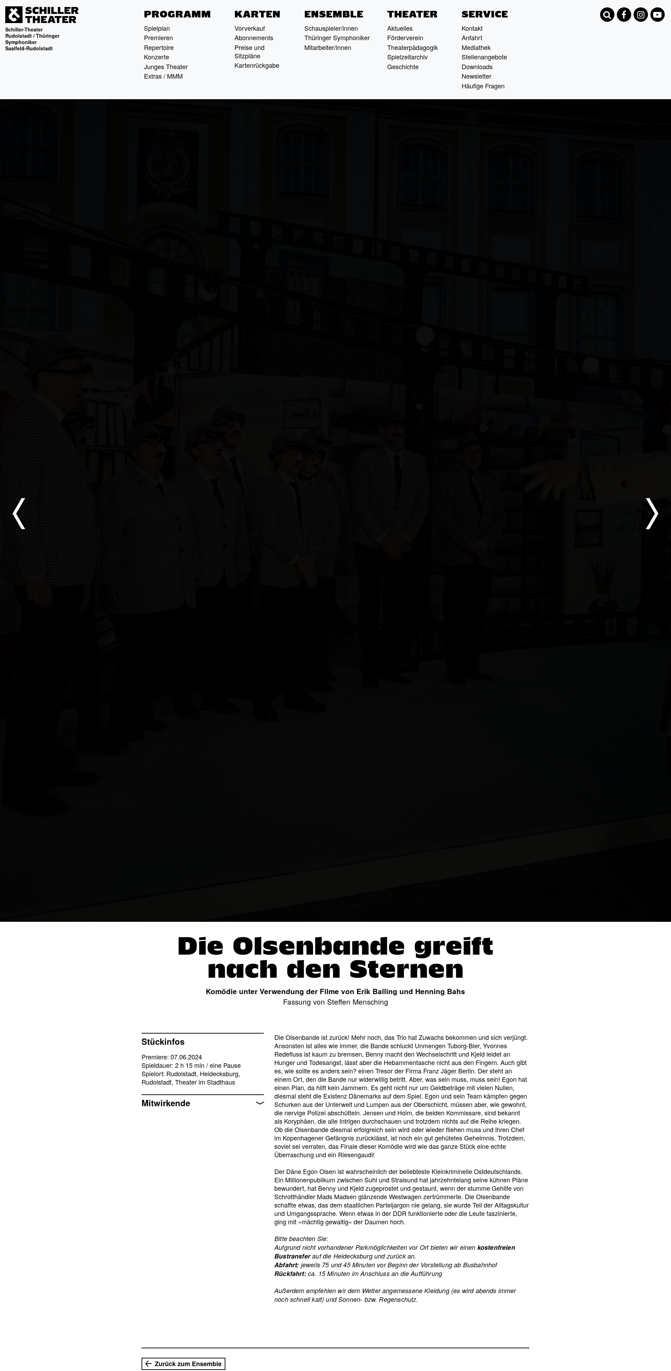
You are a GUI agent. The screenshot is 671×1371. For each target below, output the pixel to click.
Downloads (477, 66)
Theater (412, 14)
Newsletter (476, 75)
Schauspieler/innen (331, 27)
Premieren (158, 37)
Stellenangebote (484, 56)
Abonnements (254, 37)
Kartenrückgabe (257, 65)
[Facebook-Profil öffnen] (623, 14)
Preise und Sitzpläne (250, 51)
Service (485, 14)
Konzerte (156, 56)
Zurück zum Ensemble (188, 1363)
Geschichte (403, 66)
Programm (177, 14)
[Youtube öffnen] (657, 14)
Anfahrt (472, 37)
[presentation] (19, 514)
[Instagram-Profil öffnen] (640, 14)
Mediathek (476, 47)
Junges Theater (166, 66)
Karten (258, 14)
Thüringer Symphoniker (337, 37)
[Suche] (607, 14)
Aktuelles (400, 27)
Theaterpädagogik (412, 47)
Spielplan (157, 27)
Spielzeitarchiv (407, 56)
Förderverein (405, 37)
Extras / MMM (163, 75)
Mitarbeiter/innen (327, 47)
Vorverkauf (250, 27)
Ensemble (333, 14)
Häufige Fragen (483, 85)
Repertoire (159, 47)
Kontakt (472, 27)
